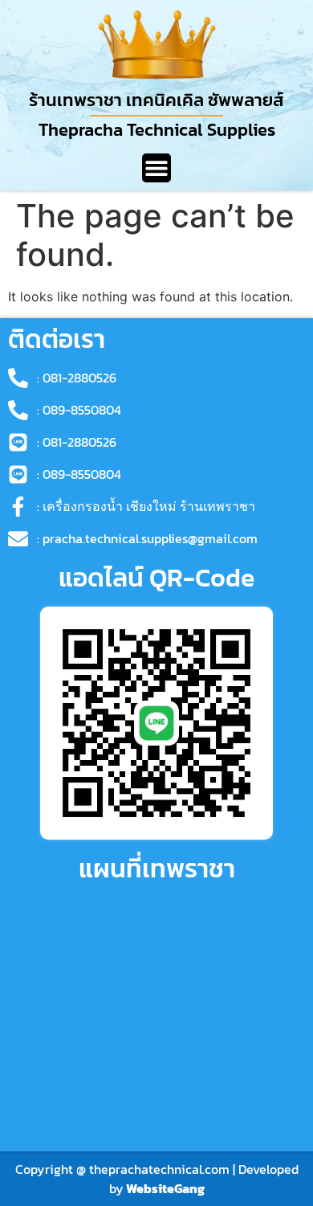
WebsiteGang (165, 1188)
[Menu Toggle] (156, 167)
